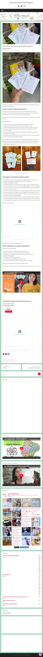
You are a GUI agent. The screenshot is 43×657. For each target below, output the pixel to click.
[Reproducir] (3, 457)
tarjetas (30, 127)
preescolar (15, 361)
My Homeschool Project (21, 2)
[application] (21, 448)
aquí (21, 266)
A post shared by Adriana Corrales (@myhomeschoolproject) (20, 239)
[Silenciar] (37, 457)
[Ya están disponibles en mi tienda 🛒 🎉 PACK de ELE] (7, 512)
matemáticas (6, 361)
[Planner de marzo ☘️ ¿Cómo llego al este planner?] (36, 521)
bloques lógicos (18, 243)
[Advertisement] (21, 625)
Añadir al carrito (8, 311)
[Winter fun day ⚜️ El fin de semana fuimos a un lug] (26, 531)
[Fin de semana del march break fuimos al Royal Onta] (36, 512)
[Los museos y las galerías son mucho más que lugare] (26, 521)
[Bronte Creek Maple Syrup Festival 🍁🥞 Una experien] (16, 512)
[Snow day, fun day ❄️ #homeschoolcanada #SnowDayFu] (26, 541)
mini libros (11, 361)
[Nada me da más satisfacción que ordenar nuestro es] (16, 521)
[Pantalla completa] (39, 457)
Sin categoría (13, 359)
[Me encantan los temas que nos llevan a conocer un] (7, 502)
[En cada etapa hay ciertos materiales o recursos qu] (7, 541)
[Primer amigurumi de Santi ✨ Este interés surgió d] (36, 541)
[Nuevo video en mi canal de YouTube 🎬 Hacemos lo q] (36, 531)
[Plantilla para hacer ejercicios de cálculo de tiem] (26, 512)
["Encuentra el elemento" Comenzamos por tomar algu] (36, 502)
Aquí (3, 263)
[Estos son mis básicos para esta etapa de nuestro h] (7, 521)
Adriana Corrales (17, 50)
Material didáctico (7, 359)
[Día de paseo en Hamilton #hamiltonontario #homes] (16, 502)
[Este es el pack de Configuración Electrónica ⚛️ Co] (26, 502)
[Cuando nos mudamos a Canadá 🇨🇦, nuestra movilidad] (7, 531)
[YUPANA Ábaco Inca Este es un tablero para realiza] (16, 531)
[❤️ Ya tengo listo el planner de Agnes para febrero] (16, 541)
